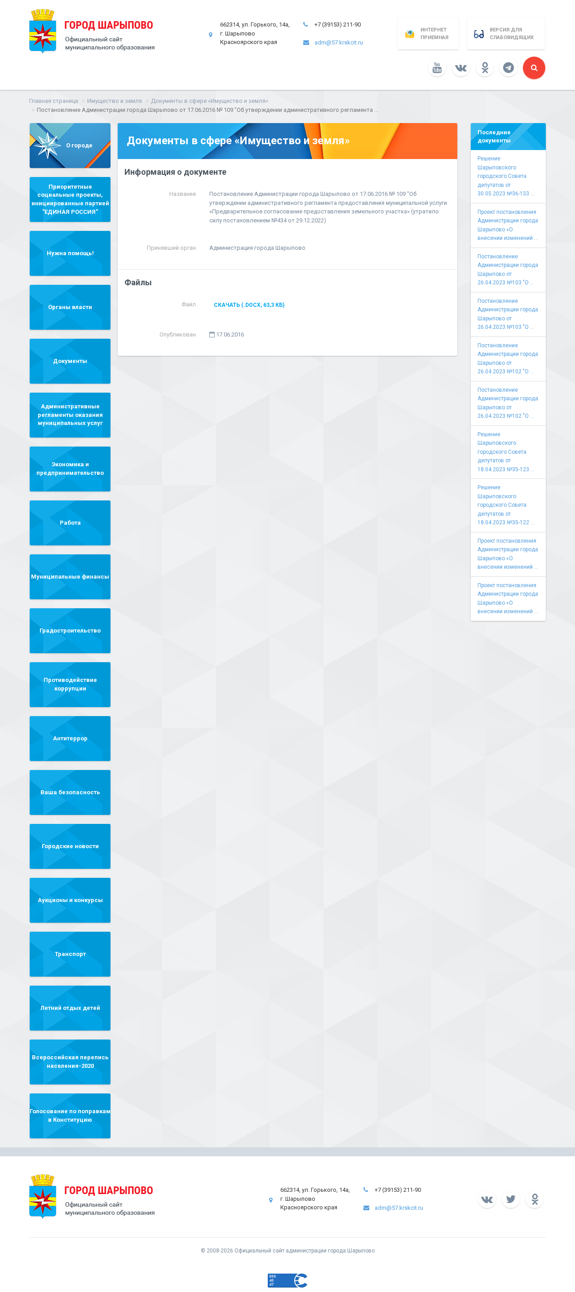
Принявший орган (171, 247)
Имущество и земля (114, 100)
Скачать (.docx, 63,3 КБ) (249, 305)
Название (182, 193)
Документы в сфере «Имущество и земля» (209, 100)
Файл (188, 304)
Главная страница (53, 100)
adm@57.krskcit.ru (338, 42)
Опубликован (177, 334)
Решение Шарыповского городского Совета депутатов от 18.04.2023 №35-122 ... (506, 505)
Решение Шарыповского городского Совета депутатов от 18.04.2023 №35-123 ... (506, 452)
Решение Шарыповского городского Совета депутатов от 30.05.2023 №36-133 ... (506, 176)
